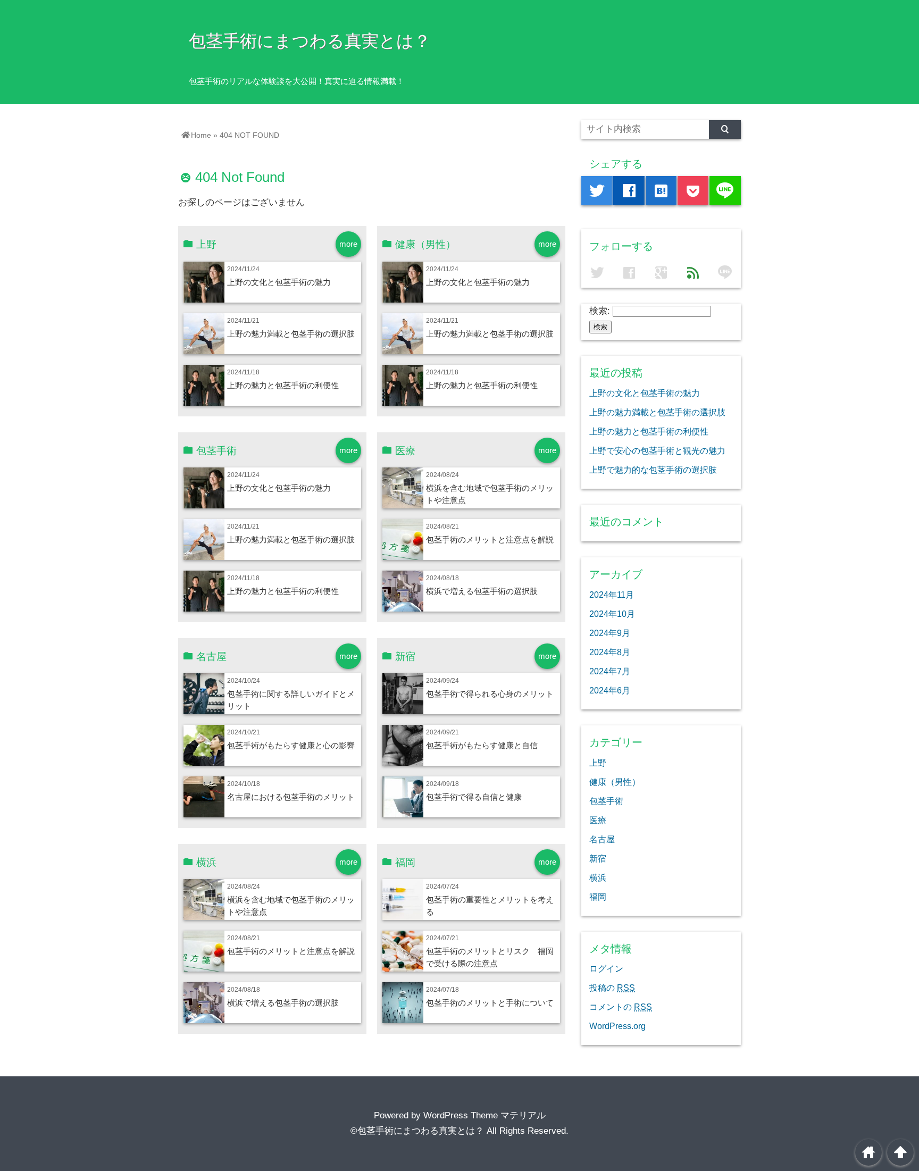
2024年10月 (612, 613)
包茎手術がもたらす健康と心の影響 (291, 745)
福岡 (597, 896)
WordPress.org (617, 1026)
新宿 (597, 858)
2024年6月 (609, 690)
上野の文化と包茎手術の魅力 (279, 282)
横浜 (597, 877)
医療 (597, 820)
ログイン (606, 968)
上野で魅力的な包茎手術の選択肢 (653, 469)
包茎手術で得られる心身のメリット (490, 693)
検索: (599, 311)
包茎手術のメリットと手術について (490, 1002)
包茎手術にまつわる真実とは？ (310, 41)
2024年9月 (609, 633)
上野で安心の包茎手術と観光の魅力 (657, 450)
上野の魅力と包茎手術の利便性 (283, 385)
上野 (597, 762)
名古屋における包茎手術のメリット (291, 796)
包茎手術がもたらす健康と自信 (482, 745)
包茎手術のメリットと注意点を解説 (490, 539)
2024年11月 (611, 594)
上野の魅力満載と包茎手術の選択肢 (291, 333)
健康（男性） (614, 782)
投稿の (612, 987)
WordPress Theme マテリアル (484, 1115)
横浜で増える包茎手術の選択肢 (482, 591)
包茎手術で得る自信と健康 (474, 796)
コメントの (620, 1006)
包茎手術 (606, 801)
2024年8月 (609, 652)
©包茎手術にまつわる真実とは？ (417, 1131)
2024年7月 (609, 671)
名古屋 (602, 839)
